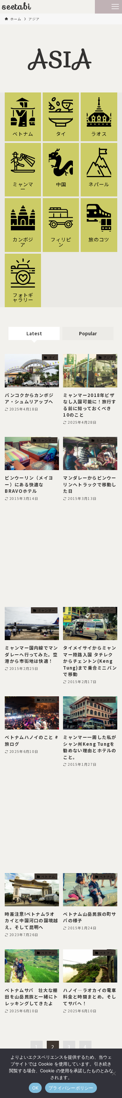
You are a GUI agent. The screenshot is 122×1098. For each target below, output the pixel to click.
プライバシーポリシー (71, 1088)
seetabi (16, 6)
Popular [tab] (88, 333)
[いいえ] (113, 1073)
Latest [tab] (34, 333)
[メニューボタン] (115, 7)
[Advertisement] (61, 554)
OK (35, 1088)
